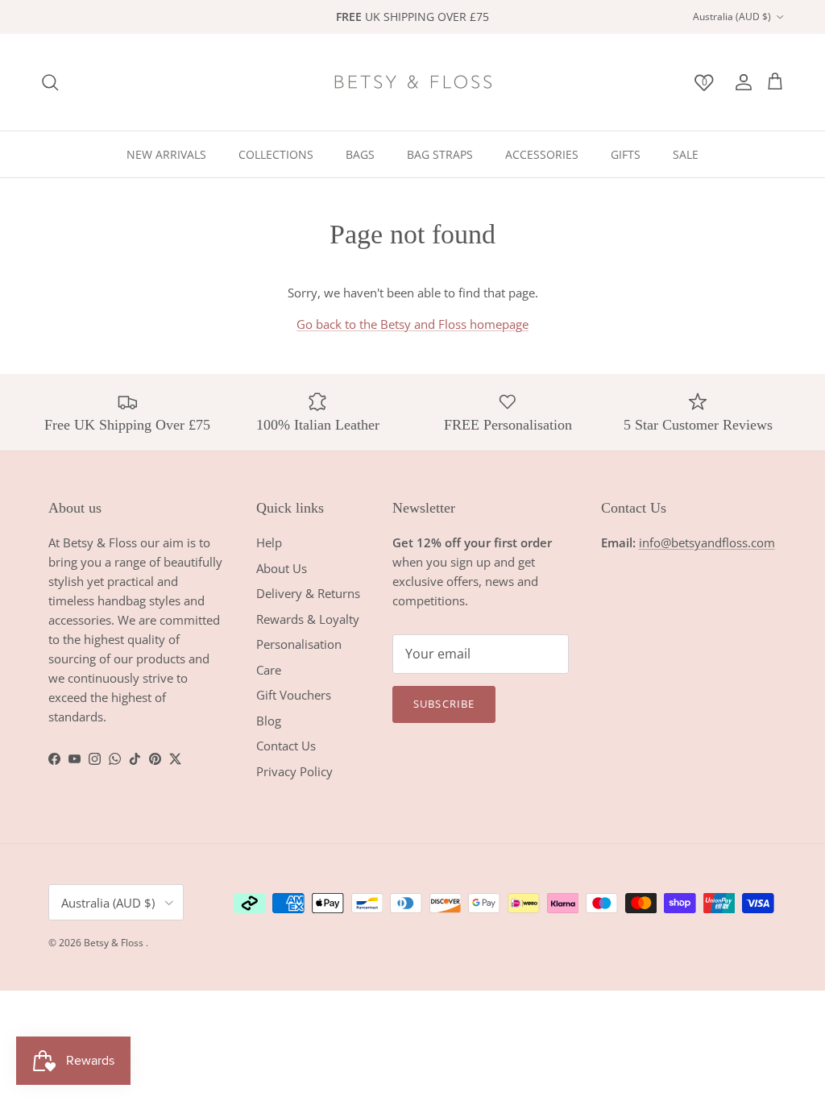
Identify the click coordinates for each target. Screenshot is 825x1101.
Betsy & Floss (115, 942)
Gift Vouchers (293, 695)
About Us (281, 568)
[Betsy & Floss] (412, 82)
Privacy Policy (294, 771)
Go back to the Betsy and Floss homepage (412, 324)
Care (268, 670)
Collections (275, 154)
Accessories (541, 154)
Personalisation (299, 644)
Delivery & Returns (308, 593)
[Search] (50, 82)
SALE (686, 154)
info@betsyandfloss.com (707, 542)
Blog (268, 721)
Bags (360, 154)
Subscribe (443, 703)
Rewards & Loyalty (307, 619)
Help (269, 542)
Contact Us (286, 745)
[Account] (740, 82)
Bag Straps (440, 154)
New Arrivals (166, 154)
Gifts (626, 154)
